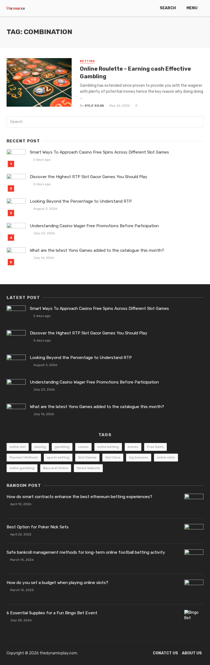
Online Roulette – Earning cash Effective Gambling (135, 72)
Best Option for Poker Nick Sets (38, 527)
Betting (87, 61)
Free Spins (155, 447)
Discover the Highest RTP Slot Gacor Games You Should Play (88, 176)
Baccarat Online (55, 468)
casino (83, 447)
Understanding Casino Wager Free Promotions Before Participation (94, 225)
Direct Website (88, 468)
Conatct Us (165, 653)
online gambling (22, 468)
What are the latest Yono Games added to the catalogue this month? (97, 250)
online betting (108, 447)
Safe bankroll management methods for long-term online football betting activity (86, 552)
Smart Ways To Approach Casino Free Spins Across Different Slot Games (99, 152)
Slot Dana (112, 457)
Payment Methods (24, 457)
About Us (192, 653)
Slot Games (87, 457)
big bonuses (138, 457)
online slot (18, 447)
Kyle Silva (94, 105)
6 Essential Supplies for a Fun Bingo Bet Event (52, 612)
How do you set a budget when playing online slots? (57, 582)
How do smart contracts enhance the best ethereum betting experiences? (79, 496)
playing (40, 447)
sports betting (58, 457)
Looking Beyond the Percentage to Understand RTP (81, 201)
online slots (166, 457)
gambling (62, 447)
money (133, 447)
